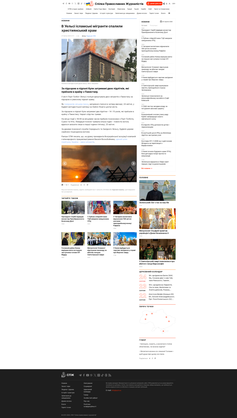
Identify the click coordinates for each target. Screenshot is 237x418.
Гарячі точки (154, 13)
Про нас (87, 401)
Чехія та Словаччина (161, 9)
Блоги (163, 13)
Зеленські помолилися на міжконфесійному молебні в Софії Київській (155, 98)
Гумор (142, 340)
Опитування (88, 383)
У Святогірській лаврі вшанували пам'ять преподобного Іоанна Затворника (154, 88)
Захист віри (78, 13)
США (150, 9)
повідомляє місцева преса (76, 104)
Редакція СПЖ (91, 36)
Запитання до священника (125, 13)
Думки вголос (142, 13)
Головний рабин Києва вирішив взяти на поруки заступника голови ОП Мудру (156, 59)
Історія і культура (106, 13)
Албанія (88, 9)
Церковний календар (151, 272)
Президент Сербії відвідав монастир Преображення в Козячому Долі (72, 219)
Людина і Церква (91, 13)
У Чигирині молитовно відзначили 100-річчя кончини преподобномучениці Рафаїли (155, 48)
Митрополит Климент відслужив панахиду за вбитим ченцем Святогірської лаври (154, 69)
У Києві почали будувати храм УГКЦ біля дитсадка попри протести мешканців (156, 153)
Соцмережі (88, 386)
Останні (144, 25)
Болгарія (112, 9)
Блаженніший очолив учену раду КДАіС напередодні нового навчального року (154, 116)
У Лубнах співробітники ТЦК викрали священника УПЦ (98, 219)
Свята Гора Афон (100, 9)
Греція (129, 9)
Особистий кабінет (91, 398)
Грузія (136, 9)
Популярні (153, 25)
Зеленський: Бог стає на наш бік (154, 202)
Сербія (143, 9)
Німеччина (121, 9)
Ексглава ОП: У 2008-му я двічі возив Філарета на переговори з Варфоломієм (156, 143)
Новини (69, 13)
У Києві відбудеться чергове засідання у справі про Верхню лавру (124, 250)
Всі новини (145, 168)
